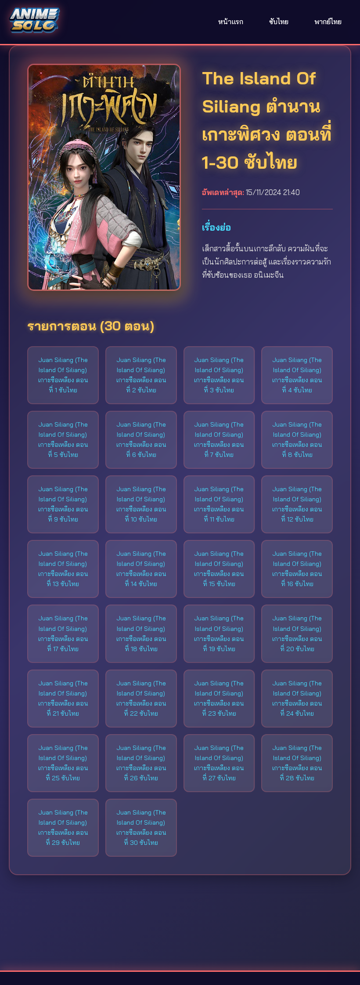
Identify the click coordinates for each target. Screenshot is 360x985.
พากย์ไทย (328, 21)
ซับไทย (278, 21)
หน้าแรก (230, 21)
